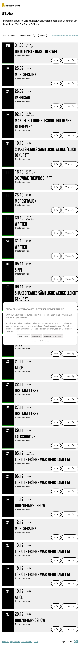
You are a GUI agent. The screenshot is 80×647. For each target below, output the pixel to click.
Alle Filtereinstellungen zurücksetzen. (65, 36)
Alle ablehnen (36, 336)
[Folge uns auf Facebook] (75, 642)
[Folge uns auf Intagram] (77, 642)
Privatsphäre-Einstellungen (52, 336)
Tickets (68, 60)
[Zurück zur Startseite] (30, 5)
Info (56, 60)
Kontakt (5, 642)
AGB (36, 642)
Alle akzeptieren (24, 336)
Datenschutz (26, 642)
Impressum (15, 642)
